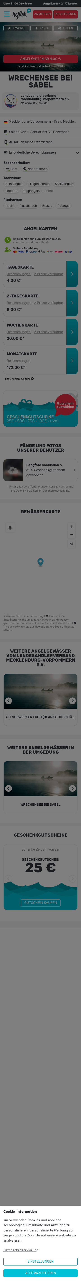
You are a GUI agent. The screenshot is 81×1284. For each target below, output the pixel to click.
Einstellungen (40, 1261)
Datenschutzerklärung (20, 1250)
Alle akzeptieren (40, 1273)
